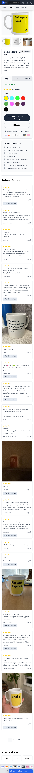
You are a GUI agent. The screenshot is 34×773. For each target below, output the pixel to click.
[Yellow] (6, 98)
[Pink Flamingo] (12, 104)
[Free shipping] (27, 3)
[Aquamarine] (12, 98)
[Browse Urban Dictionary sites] (4, 3)
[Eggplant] (23, 104)
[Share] (23, 3)
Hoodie (27, 79)
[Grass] (6, 104)
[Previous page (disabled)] (10, 740)
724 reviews (16, 89)
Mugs (12, 8)
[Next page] (24, 740)
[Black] (6, 109)
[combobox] (14, 3)
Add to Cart (17, 125)
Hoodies (24, 8)
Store (4, 8)
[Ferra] (17, 104)
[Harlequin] (17, 98)
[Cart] (31, 3)
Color (6, 94)
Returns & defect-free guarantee (17, 168)
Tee (17, 79)
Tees (17, 8)
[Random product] (18, 3)
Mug (6, 79)
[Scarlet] (23, 98)
